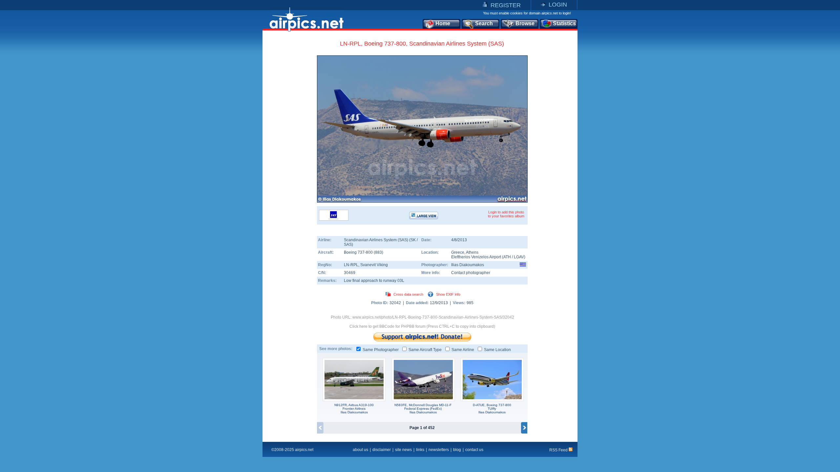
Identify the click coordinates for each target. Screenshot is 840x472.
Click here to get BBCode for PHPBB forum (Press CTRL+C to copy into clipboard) (422, 326)
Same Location (497, 349)
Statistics (564, 23)
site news (403, 449)
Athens (472, 252)
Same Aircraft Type (425, 349)
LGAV (519, 257)
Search (484, 23)
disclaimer (381, 449)
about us (360, 449)
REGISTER (506, 5)
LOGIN (558, 4)
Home (442, 23)
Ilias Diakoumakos (467, 265)
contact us (474, 449)
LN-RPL (351, 265)
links (420, 449)
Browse (525, 23)
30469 (349, 272)
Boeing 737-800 (359, 252)
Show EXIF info (448, 294)
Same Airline (463, 349)
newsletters (439, 449)
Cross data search (408, 294)
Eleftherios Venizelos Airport (476, 257)
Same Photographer (381, 349)
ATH (507, 257)
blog (457, 449)
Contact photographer (470, 272)
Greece (457, 252)
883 (378, 252)
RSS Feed (559, 450)
